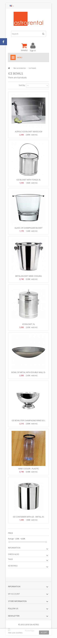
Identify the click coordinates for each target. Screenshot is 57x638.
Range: (11, 538)
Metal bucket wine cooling (28, 276)
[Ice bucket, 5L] (28, 304)
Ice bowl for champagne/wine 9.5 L (28, 420)
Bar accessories (20, 68)
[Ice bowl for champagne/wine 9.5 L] (28, 400)
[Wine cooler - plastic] (28, 448)
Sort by (22, 85)
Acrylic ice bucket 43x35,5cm (28, 131)
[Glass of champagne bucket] (28, 208)
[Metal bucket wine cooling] (28, 256)
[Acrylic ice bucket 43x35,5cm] (28, 111)
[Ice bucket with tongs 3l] (28, 159)
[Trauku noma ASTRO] (28, 19)
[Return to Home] (9, 68)
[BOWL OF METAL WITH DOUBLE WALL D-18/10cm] (28, 352)
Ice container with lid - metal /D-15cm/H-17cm (28, 518)
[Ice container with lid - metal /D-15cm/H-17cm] (28, 496)
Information (14, 547)
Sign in (33, 50)
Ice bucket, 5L (28, 324)
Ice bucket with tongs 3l (29, 179)
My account (14, 593)
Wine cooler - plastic (28, 468)
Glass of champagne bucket (28, 228)
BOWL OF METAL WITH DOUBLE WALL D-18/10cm (28, 373)
